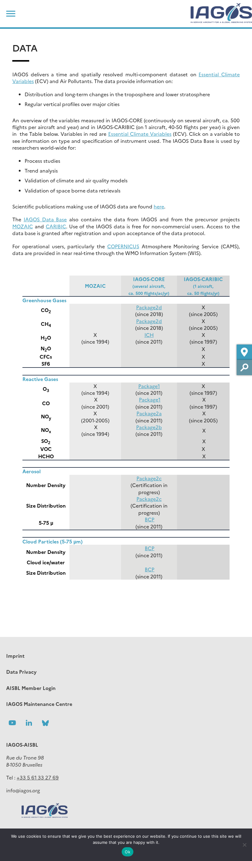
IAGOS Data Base (45, 219)
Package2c (149, 478)
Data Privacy (21, 671)
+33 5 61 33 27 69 (38, 777)
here (159, 206)
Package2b (149, 427)
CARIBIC (56, 226)
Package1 (149, 386)
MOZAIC (22, 226)
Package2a (149, 413)
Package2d (149, 307)
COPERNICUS (123, 246)
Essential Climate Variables (139, 133)
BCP (149, 519)
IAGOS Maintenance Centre (39, 703)
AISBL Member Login (31, 687)
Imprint (15, 655)
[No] (244, 845)
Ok (127, 851)
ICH (149, 334)
